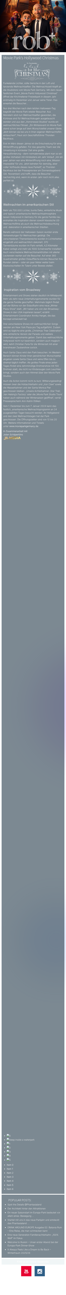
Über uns (10, 1279)
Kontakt (20, 1279)
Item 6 (10, 1189)
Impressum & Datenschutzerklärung (43, 1279)
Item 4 (10, 1180)
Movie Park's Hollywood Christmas (31, 57)
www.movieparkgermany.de (23, 426)
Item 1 (10, 1168)
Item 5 (10, 1185)
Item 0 (10, 1164)
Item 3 (10, 1176)
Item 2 (10, 1172)
